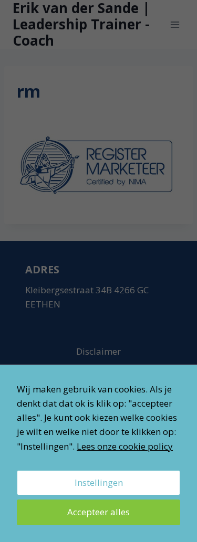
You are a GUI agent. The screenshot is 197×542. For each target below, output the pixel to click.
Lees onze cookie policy (125, 446)
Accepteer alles (98, 512)
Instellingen (99, 482)
